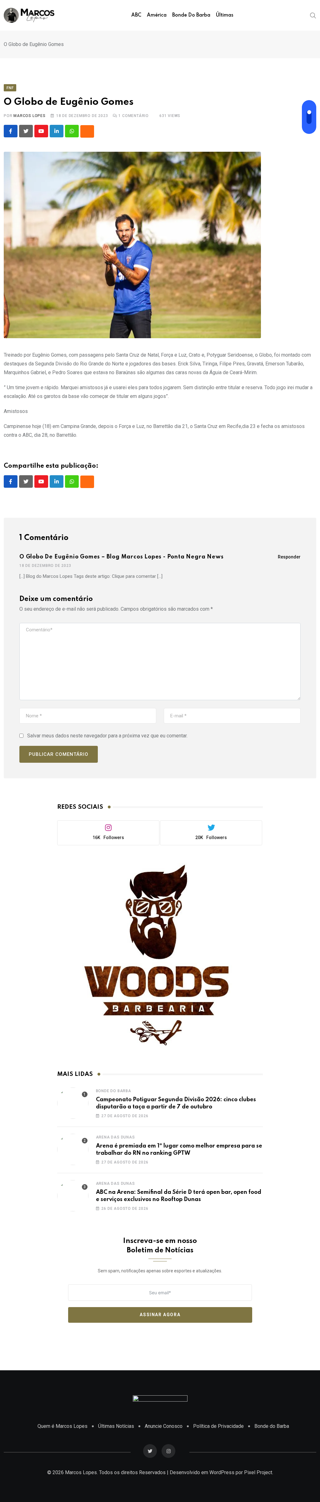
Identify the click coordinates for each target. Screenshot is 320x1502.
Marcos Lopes (29, 116)
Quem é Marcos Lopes (63, 1426)
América (157, 15)
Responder (289, 556)
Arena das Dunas (115, 1137)
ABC (136, 15)
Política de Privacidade (218, 1426)
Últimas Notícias (116, 1426)
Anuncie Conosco (163, 1426)
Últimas (224, 15)
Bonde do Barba (191, 15)
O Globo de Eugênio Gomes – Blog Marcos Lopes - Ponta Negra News (121, 557)
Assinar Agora (160, 1314)
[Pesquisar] (313, 15)
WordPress (221, 1472)
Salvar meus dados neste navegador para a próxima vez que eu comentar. (107, 736)
